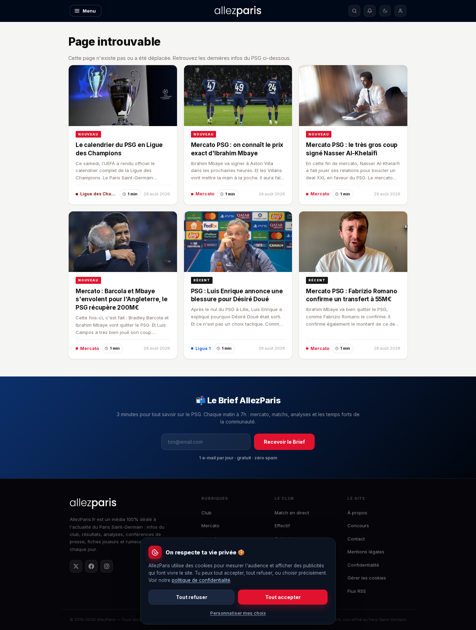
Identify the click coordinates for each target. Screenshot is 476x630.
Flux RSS (356, 591)
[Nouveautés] (370, 11)
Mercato (210, 525)
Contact (356, 539)
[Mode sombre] (385, 11)
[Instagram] (106, 566)
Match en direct (292, 512)
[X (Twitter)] (76, 566)
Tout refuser (191, 597)
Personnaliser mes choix (238, 613)
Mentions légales (365, 551)
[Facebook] (91, 566)
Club (206, 512)
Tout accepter (283, 597)
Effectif (282, 525)
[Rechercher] (354, 11)
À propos (357, 512)
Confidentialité (363, 565)
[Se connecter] (400, 11)
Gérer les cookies (366, 578)
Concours (358, 525)
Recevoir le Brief (284, 442)
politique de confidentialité (201, 580)
